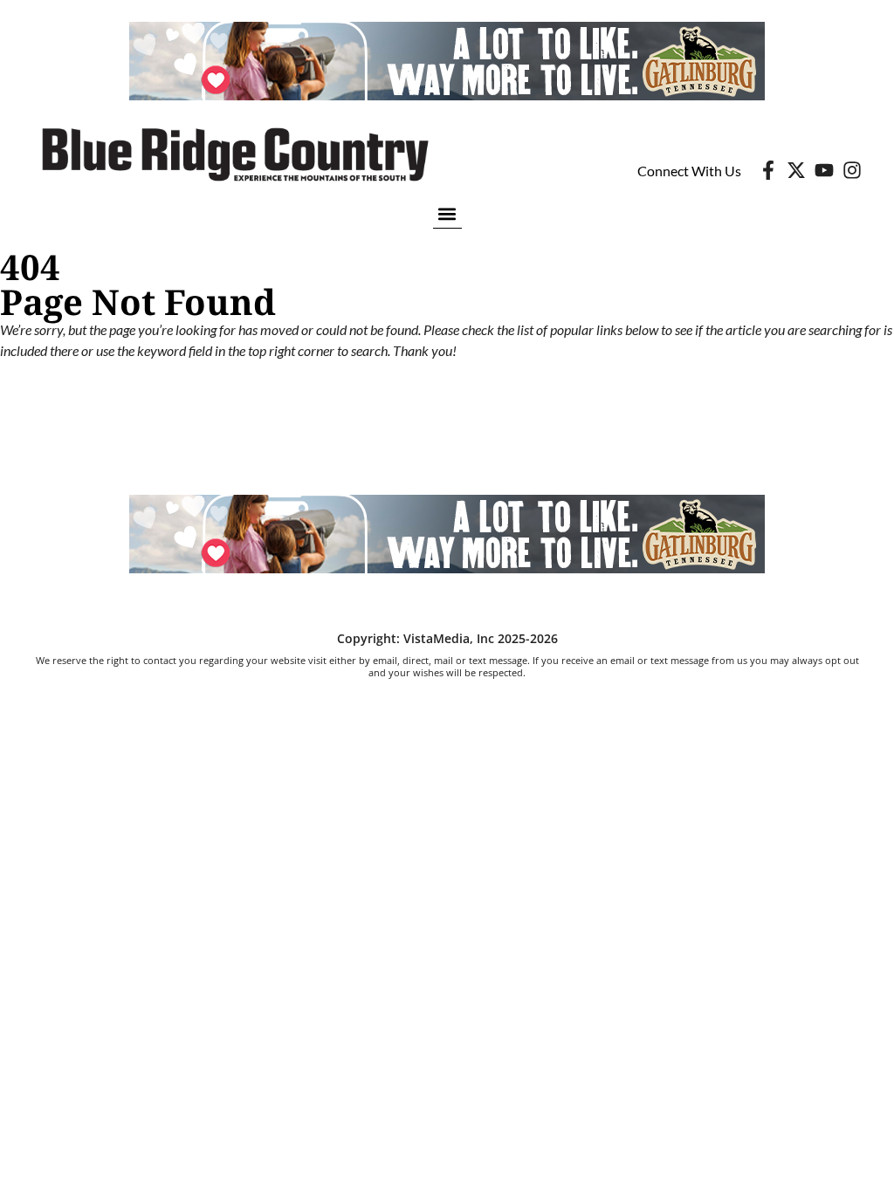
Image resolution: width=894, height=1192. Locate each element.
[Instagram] (852, 170)
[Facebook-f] (768, 170)
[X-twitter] (796, 170)
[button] (447, 213)
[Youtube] (824, 170)
